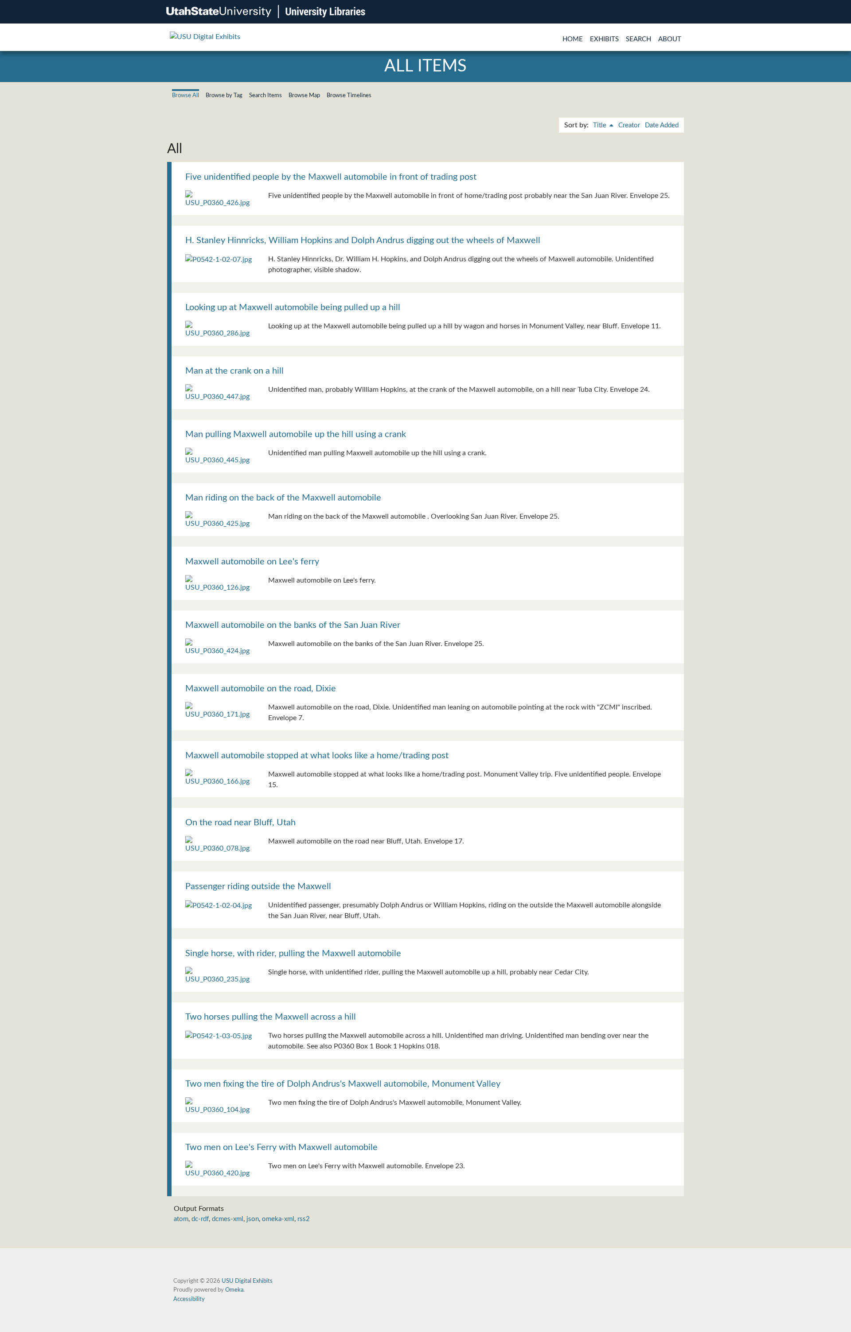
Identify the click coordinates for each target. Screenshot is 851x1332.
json (252, 1219)
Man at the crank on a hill (234, 370)
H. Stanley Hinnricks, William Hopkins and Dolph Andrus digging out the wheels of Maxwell (362, 240)
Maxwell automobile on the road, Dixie (260, 688)
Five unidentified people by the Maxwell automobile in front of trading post (330, 177)
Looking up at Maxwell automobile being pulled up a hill (292, 307)
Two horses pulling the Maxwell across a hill (270, 1017)
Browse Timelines (349, 95)
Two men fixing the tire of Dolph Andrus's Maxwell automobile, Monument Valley (342, 1084)
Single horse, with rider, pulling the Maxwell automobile (293, 953)
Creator (629, 125)
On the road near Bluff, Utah (240, 822)
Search (638, 39)
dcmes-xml (227, 1219)
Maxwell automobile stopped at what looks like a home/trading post (317, 755)
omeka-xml (278, 1219)
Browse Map (304, 95)
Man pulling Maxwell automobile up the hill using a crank (295, 434)
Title (600, 125)
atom (181, 1219)
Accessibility (189, 1299)
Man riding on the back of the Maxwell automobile (283, 497)
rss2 (303, 1219)
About (669, 39)
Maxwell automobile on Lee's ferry (252, 561)
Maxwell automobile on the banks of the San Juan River (292, 625)
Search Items (265, 95)
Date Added (662, 125)
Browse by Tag (224, 95)
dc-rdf (200, 1219)
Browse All (185, 95)
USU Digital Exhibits (247, 1281)
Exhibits (604, 39)
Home (572, 39)
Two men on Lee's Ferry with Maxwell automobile (281, 1147)
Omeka (234, 1290)
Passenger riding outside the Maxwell (258, 886)
